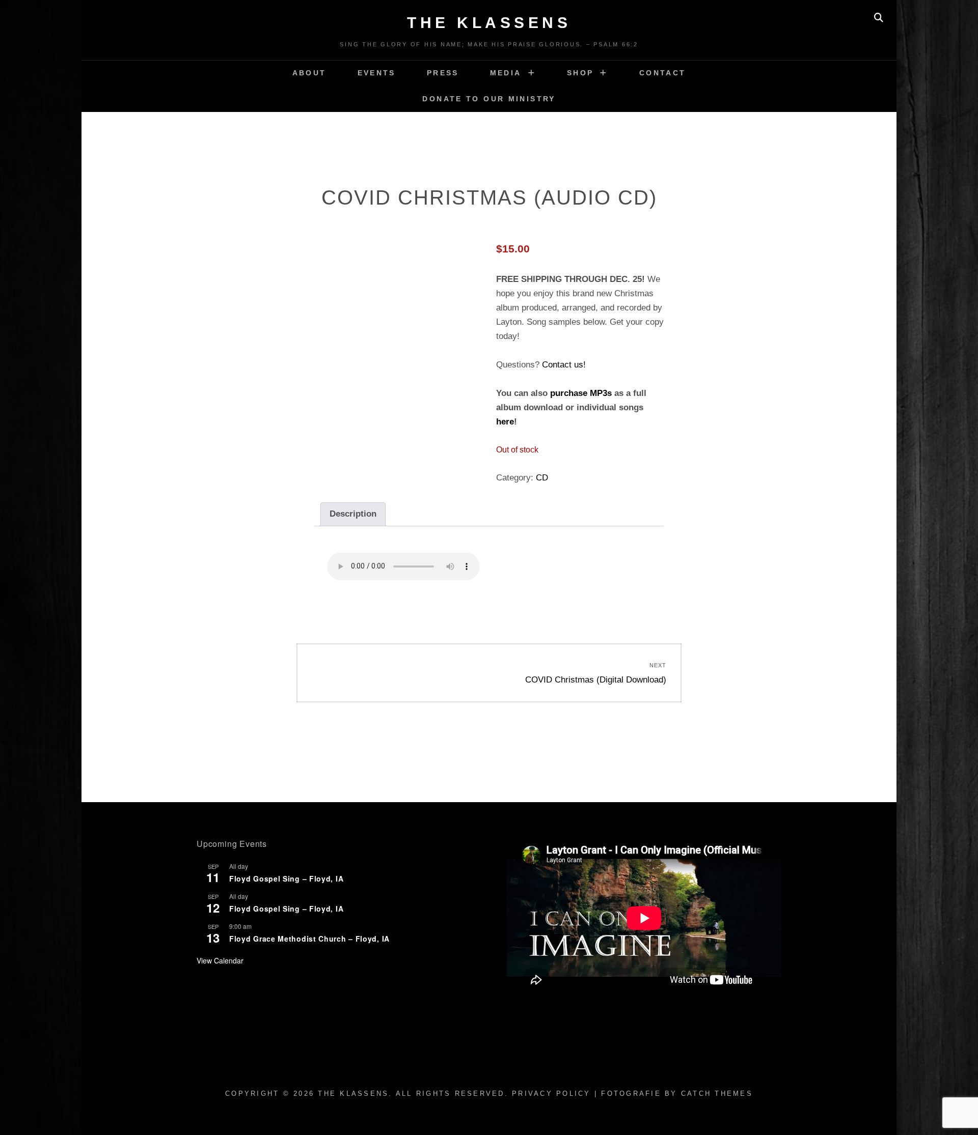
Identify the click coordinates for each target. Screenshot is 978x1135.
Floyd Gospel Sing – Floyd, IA (286, 878)
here (505, 422)
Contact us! (564, 365)
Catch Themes (717, 1093)
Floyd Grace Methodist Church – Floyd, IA (309, 938)
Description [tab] (353, 514)
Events (377, 73)
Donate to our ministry (488, 99)
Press (443, 73)
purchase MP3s (581, 393)
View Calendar (220, 960)
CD (542, 478)
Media (506, 73)
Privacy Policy (551, 1093)
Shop (580, 73)
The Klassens (489, 22)
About (309, 73)
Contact (662, 73)
